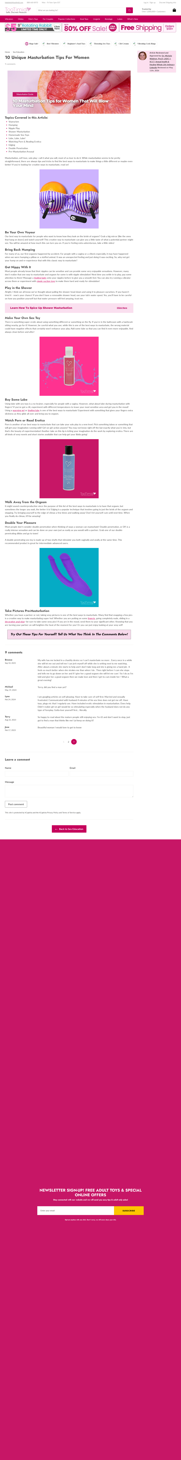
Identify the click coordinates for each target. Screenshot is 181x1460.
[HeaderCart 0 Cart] (174, 10)
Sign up (153, 2)
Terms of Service (69, 812)
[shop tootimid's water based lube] (69, 366)
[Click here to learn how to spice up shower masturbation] (69, 308)
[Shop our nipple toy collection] (69, 199)
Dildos (21, 19)
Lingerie (96, 19)
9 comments (10, 64)
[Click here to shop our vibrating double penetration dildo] (69, 577)
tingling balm (40, 277)
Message (9, 782)
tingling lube (34, 410)
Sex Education (18, 52)
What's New (132, 19)
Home (7, 52)
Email (72, 767)
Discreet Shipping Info (167, 2)
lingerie (91, 618)
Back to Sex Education (70, 828)
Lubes (119, 19)
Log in (146, 2)
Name (8, 767)
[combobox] (85, 10)
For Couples (48, 19)
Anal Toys (84, 19)
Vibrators (9, 19)
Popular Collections (66, 19)
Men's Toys (33, 19)
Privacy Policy (52, 812)
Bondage (108, 19)
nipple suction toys (46, 281)
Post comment (16, 804)
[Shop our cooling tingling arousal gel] (69, 468)
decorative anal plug (15, 621)
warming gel (19, 410)
